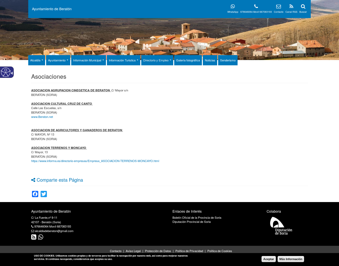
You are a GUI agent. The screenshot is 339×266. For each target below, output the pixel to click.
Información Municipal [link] (87, 60)
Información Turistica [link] (122, 60)
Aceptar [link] (268, 259)
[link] (35, 191)
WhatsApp (232, 11)
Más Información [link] (290, 259)
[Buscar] (303, 7)
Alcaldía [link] (35, 60)
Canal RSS (291, 11)
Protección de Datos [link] (158, 251)
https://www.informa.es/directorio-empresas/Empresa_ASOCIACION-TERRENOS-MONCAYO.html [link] (95, 161)
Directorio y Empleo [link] (156, 60)
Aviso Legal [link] (133, 251)
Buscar (303, 11)
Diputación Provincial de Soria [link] (191, 222)
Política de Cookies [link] (219, 251)
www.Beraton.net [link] (42, 117)
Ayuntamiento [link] (57, 60)
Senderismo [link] (228, 60)
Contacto (278, 11)
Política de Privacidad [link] (189, 251)
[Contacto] (278, 7)
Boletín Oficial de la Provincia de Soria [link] (196, 217)
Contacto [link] (115, 251)
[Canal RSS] (291, 7)
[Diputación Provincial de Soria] (281, 225)
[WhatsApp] (233, 7)
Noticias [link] (210, 60)
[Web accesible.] (5, 72)
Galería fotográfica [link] (188, 60)
